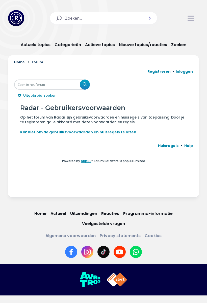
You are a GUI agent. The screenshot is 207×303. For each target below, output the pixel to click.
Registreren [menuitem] (159, 71)
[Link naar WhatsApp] (136, 252)
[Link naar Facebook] (71, 252)
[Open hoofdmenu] (191, 18)
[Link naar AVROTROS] (90, 280)
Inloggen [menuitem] (184, 71)
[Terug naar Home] (16, 18)
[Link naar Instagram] (87, 252)
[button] (148, 18)
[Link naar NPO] (117, 280)
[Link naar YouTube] (120, 252)
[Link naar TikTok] (103, 252)
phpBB (86, 161)
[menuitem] (168, 145)
